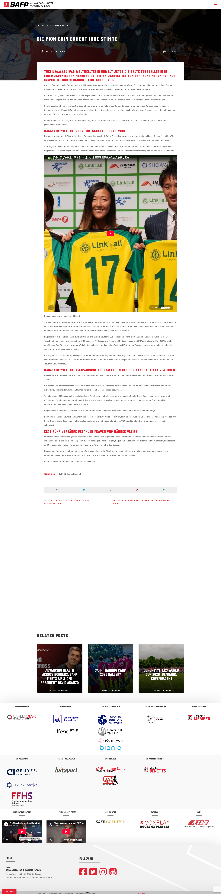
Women (65, 25)
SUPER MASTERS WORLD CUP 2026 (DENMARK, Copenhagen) (161, 665)
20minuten (50, 474)
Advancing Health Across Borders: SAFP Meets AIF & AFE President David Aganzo (59, 667)
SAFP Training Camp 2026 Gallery (110, 662)
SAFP (57, 25)
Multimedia (47, 25)
